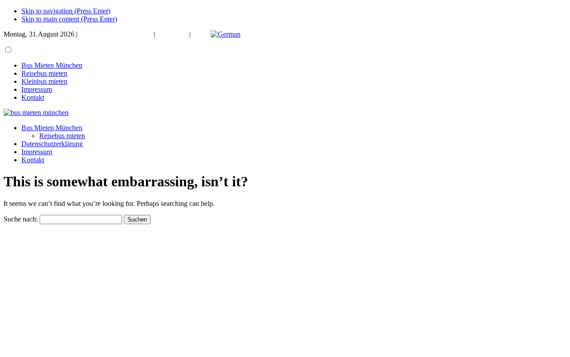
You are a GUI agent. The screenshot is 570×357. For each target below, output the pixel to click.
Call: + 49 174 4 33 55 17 (115, 34)
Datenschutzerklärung (52, 144)
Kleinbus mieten (44, 81)
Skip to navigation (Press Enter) (65, 11)
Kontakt (32, 97)
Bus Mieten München (51, 65)
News (200, 34)
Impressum (172, 34)
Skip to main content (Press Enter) (69, 19)
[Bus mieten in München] (36, 112)
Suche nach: (21, 219)
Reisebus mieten (44, 73)
